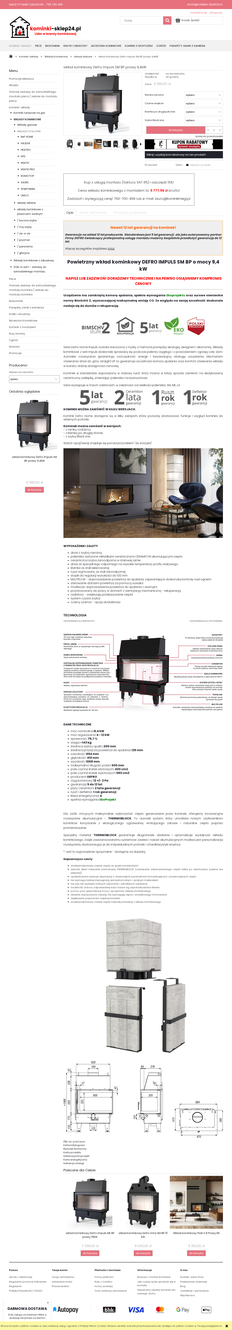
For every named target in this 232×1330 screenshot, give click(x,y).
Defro (179, 165)
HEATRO (26, 150)
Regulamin (15, 1286)
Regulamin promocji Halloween (28, 1281)
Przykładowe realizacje (193, 1281)
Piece (12, 279)
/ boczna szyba (27, 220)
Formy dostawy (104, 1286)
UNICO (25, 195)
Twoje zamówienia (63, 1277)
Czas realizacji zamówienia (111, 1291)
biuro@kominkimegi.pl (172, 198)
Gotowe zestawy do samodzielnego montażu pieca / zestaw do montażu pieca (33, 96)
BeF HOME (27, 137)
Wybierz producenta (21, 372)
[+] (220, 130)
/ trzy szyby (24, 227)
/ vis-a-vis (23, 233)
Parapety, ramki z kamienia (26, 307)
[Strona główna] (45, 27)
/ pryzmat (23, 240)
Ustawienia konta (62, 1281)
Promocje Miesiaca (21, 79)
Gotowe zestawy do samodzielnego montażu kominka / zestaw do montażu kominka (32, 290)
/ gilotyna (23, 253)
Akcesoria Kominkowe (23, 320)
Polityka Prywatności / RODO (25, 1291)
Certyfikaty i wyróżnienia (194, 1291)
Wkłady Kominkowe (27, 119)
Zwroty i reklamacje (20, 1277)
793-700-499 (124, 198)
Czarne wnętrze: (154, 103)
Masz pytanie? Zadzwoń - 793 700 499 (36, 4)
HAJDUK (25, 143)
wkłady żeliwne (26, 203)
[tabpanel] (143, 693)
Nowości (14, 346)
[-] (208, 130)
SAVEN (24, 182)
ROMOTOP (27, 176)
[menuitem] (22, 46)
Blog (182, 1286)
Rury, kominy (17, 333)
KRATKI (25, 163)
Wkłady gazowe (27, 125)
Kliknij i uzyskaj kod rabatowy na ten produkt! (176, 154)
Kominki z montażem (22, 327)
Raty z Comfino (103, 1281)
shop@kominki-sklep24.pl (205, 4)
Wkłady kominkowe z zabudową (34, 260)
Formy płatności (104, 1277)
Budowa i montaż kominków (154, 1277)
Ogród (13, 340)
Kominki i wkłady (19, 107)
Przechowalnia (60, 1286)
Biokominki (16, 301)
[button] (141, 144)
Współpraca (187, 1295)
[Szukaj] (167, 20)
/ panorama (25, 246)
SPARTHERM (28, 189)
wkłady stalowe (29, 131)
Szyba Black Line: (155, 120)
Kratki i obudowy (19, 314)
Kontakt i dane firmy (192, 1277)
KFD (23, 156)
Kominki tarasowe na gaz (29, 113)
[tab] (70, 212)
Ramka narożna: (154, 95)
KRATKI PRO (28, 169)
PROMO (13, 85)
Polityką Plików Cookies (93, 1326)
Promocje (15, 353)
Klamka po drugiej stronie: (160, 111)
